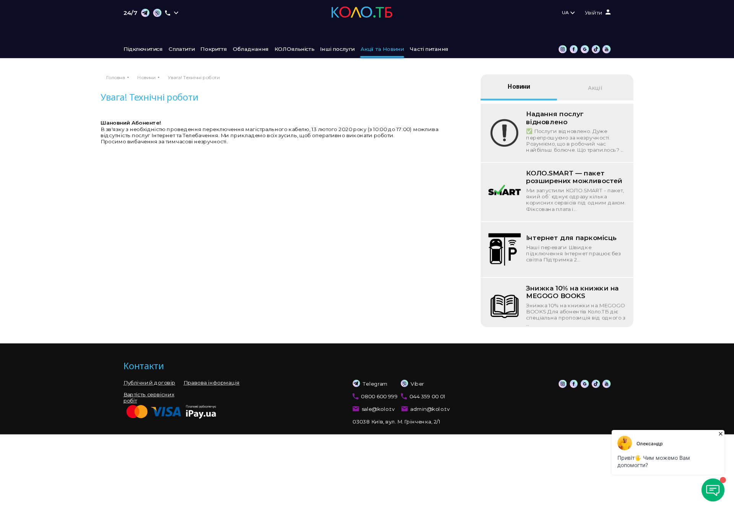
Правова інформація (212, 383)
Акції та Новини (382, 49)
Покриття (213, 49)
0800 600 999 (379, 396)
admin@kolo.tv (430, 409)
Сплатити (182, 49)
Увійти (594, 13)
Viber (417, 384)
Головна (115, 77)
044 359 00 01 (427, 396)
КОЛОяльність (294, 49)
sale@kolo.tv (378, 409)
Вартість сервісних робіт (148, 397)
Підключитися (143, 49)
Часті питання (429, 49)
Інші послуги (337, 49)
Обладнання (251, 49)
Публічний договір (149, 383)
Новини (146, 77)
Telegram (375, 384)
